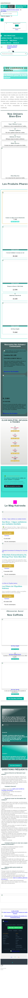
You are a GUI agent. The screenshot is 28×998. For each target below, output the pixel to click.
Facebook (10, 930)
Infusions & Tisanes (18, 38)
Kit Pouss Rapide (15, 329)
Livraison (17, 936)
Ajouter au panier (15, 249)
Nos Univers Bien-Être (15, 115)
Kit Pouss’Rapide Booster (15, 654)
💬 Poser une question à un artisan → (13, 486)
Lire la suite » (8, 533)
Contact (17, 940)
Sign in (17, 25)
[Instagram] (4, 370)
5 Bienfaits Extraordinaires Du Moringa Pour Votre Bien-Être (14, 556)
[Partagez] (2, 968)
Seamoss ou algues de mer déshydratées (15, 217)
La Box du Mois (15, 911)
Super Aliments (6, 936)
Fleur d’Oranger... (15, 427)
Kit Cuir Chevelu (15, 689)
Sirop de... (15, 435)
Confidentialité (19, 945)
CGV (17, 941)
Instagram (15, 930)
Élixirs (4, 940)
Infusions (4, 938)
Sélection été (16, 42)
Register (16, 29)
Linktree (20, 930)
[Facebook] (4, 368)
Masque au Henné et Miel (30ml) (15, 286)
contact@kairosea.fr (5, 3)
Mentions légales (19, 947)
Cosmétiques (5, 935)
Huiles (4, 941)
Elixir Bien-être (15, 176)
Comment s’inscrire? (10, 786)
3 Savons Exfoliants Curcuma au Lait (15, 252)
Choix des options (15, 221)
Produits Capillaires (15, 130)
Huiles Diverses (13, 40)
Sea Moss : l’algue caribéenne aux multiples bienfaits (14, 523)
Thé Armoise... (15, 457)
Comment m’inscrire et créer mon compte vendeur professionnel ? (14, 843)
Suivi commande (19, 938)
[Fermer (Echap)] (1, 968)
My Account (9, 51)
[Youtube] (19, 502)
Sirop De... (15, 442)
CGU (17, 943)
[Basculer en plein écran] (4, 968)
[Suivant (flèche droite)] (2, 969)
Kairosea (6, 535)
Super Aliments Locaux (9, 35)
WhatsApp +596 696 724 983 (15, 927)
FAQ (16, 935)
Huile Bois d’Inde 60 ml (15, 295)
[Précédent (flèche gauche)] (1, 969)
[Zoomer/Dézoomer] (5, 968)
